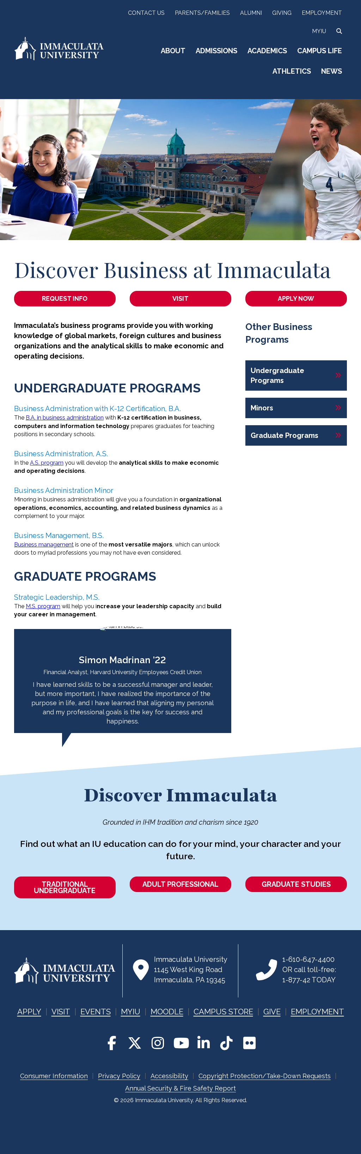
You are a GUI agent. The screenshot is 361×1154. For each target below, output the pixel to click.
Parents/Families (202, 13)
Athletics (292, 71)
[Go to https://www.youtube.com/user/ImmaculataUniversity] (180, 1043)
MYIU (130, 1011)
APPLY (29, 1011)
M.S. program (43, 606)
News (331, 71)
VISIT (60, 1011)
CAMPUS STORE (223, 1011)
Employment (322, 13)
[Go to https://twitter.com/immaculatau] (135, 1043)
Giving (282, 13)
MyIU (319, 31)
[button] (296, 375)
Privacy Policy (119, 1076)
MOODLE (167, 1011)
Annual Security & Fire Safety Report (180, 1088)
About (173, 51)
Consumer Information (54, 1076)
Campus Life (319, 51)
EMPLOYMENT (317, 1011)
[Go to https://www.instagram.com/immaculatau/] (158, 1043)
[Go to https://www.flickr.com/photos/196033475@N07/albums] (249, 1043)
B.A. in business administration (65, 417)
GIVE (272, 1011)
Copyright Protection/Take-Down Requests (264, 1076)
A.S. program (46, 462)
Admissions (216, 51)
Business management (44, 544)
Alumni (251, 13)
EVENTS (95, 1011)
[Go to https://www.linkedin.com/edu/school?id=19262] (203, 1043)
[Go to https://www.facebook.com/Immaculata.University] (112, 1043)
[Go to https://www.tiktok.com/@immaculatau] (226, 1043)
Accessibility (169, 1076)
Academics (267, 51)
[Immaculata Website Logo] (59, 59)
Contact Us (146, 13)
